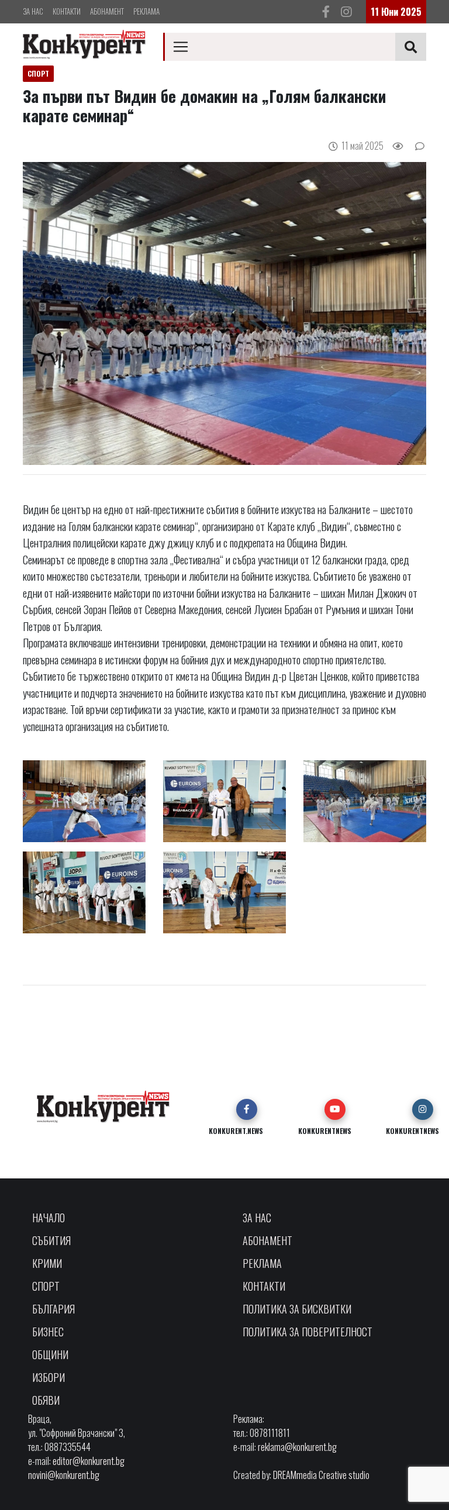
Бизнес (48, 1331)
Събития (51, 1240)
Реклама (146, 11)
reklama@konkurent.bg (297, 1447)
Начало (48, 1217)
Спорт (46, 1286)
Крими (47, 1263)
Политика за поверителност (307, 1331)
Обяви (46, 1400)
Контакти (67, 11)
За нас (33, 11)
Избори (48, 1377)
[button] (246, 1109)
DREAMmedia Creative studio (321, 1475)
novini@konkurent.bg (63, 1475)
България (53, 1308)
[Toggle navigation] (180, 47)
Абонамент (107, 11)
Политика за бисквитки (297, 1308)
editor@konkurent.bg (89, 1461)
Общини (50, 1354)
